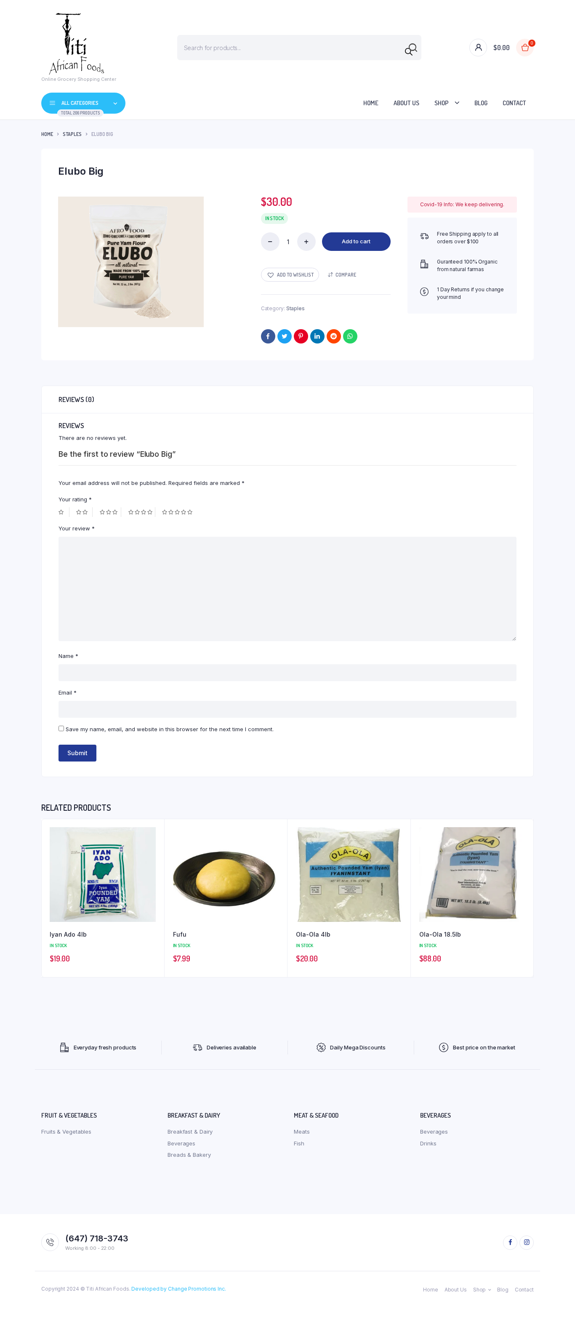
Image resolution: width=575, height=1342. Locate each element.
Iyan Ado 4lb (68, 934)
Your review (77, 528)
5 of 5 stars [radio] (178, 512)
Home (370, 103)
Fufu (179, 934)
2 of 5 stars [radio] (84, 512)
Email (68, 692)
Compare (345, 275)
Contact (514, 103)
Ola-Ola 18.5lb (440, 934)
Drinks (428, 1143)
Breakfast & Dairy (190, 1131)
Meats (302, 1131)
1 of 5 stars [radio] (64, 512)
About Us (406, 103)
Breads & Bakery (189, 1154)
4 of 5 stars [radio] (141, 512)
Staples (72, 134)
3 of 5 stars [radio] (110, 512)
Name (68, 655)
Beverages (181, 1143)
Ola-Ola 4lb (313, 934)
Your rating (75, 499)
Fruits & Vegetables (66, 1131)
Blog (480, 103)
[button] (290, 275)
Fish (299, 1143)
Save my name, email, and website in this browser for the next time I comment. (170, 729)
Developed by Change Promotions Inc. (178, 1289)
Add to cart (356, 241)
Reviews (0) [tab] (76, 399)
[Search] (408, 52)
